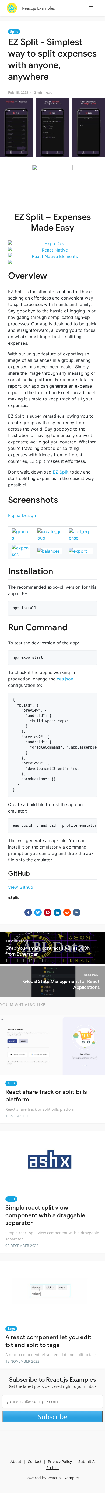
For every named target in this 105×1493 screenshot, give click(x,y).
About (15, 1461)
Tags (11, 1328)
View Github (20, 887)
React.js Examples (38, 8)
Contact (34, 1461)
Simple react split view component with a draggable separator (45, 1215)
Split (14, 31)
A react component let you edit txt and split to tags (48, 1341)
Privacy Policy (60, 1461)
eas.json (65, 679)
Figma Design (22, 515)
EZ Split (61, 472)
